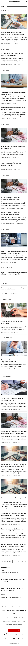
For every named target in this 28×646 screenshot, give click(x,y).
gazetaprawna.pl (6, 621)
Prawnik (3, 585)
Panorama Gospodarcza (17, 624)
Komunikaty (18, 606)
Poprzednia (7, 561)
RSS (14, 613)
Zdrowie (3, 594)
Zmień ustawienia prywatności (19, 610)
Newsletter (19, 621)
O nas (8, 606)
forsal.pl (11, 617)
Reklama (13, 606)
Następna (21, 561)
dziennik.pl (7, 617)
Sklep (24, 621)
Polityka (3, 570)
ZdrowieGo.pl (13, 621)
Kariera (24, 606)
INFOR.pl (16, 617)
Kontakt (4, 606)
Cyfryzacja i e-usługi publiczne (8, 577)
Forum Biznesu (9, 624)
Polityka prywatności (6, 610)
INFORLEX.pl (21, 617)
